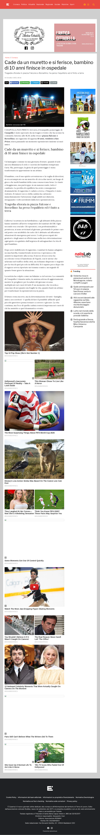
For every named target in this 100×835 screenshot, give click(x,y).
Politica (24, 4)
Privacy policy (72, 801)
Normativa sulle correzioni (55, 801)
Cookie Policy (11, 797)
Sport (72, 4)
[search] (93, 4)
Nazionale (40, 4)
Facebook (15, 82)
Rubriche (65, 4)
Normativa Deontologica (85, 797)
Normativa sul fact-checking (33, 801)
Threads (45, 82)
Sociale (57, 4)
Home (7, 58)
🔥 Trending (75, 271)
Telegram (36, 82)
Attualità (31, 4)
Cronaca (16, 4)
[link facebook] (84, 4)
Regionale (49, 4)
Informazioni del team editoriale (29, 797)
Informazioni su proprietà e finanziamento (58, 797)
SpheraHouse (53, 831)
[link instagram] (88, 4)
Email (54, 82)
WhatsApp (25, 82)
